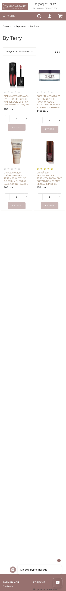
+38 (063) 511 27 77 (44, 4)
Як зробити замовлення (45, 589)
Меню (10, 15)
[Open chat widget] (57, 582)
